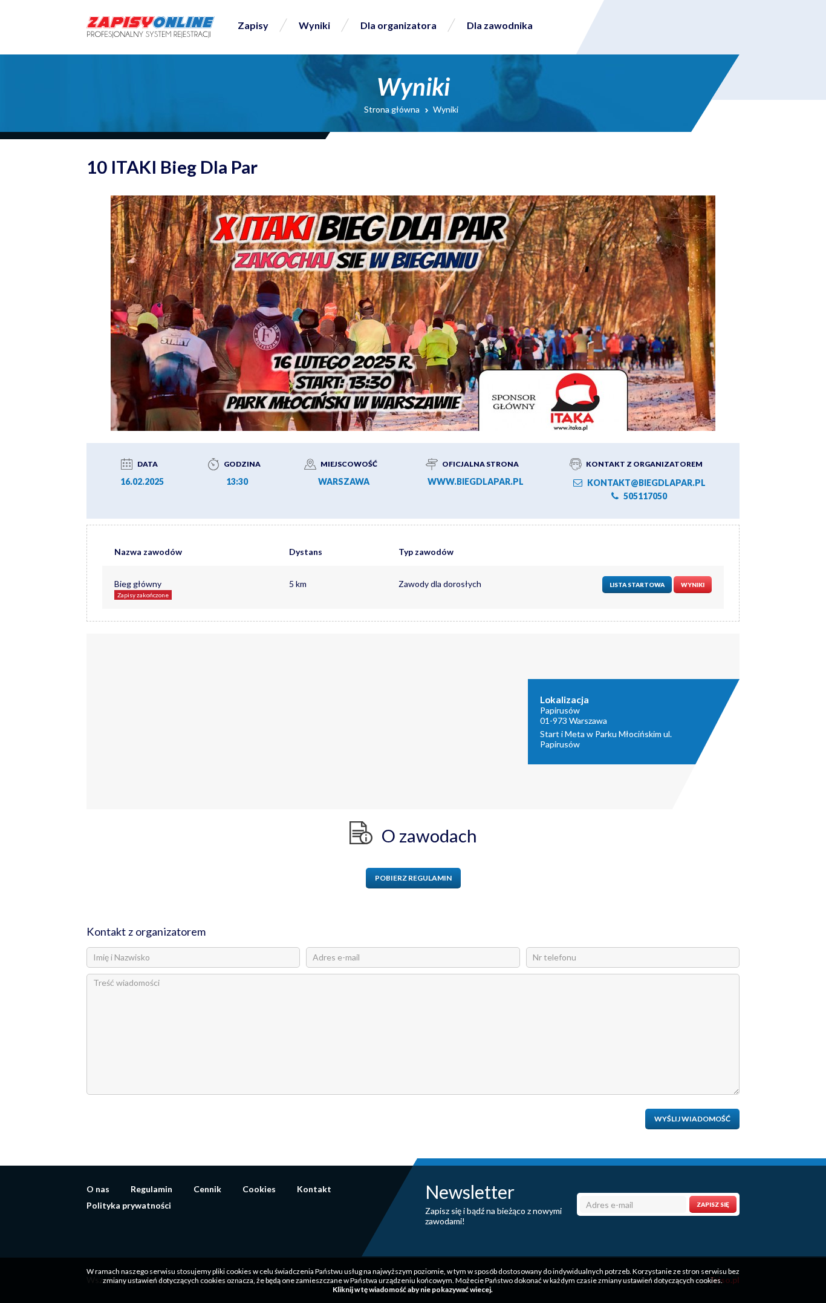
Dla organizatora (398, 25)
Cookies (259, 1189)
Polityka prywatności (128, 1205)
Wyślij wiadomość (692, 1118)
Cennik (207, 1189)
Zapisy (253, 25)
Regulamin (151, 1189)
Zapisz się (713, 1204)
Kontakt (314, 1189)
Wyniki (314, 25)
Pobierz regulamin (413, 877)
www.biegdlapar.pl (476, 481)
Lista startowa (637, 584)
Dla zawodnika (500, 25)
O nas (97, 1189)
